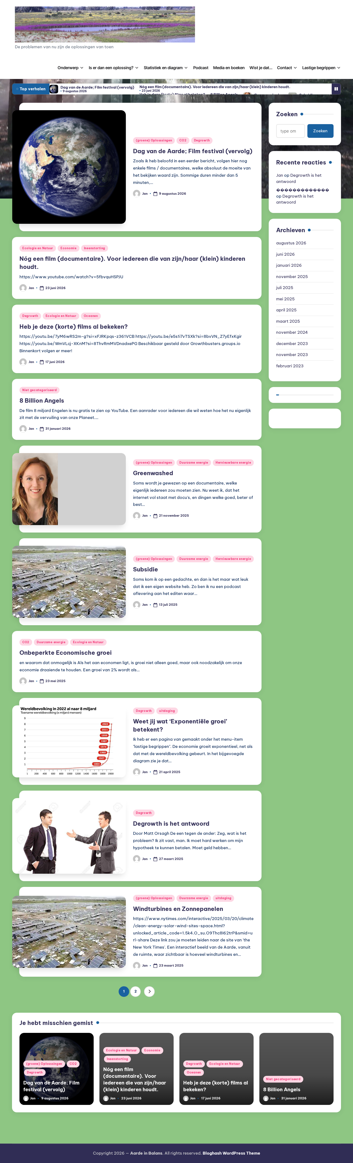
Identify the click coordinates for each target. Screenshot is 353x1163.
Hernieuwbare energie (233, 462)
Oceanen (91, 316)
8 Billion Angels (41, 400)
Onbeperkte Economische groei (65, 652)
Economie (69, 248)
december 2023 (292, 343)
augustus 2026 (291, 243)
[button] (149, 991)
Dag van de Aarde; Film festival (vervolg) (97, 87)
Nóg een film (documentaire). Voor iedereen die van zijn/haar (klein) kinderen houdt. (215, 87)
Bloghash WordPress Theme (231, 1153)
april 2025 (286, 310)
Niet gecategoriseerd (39, 390)
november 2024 (292, 332)
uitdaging (167, 711)
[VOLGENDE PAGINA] (149, 991)
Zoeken (287, 114)
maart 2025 (288, 321)
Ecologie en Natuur (37, 248)
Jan (279, 175)
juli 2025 (284, 287)
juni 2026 (285, 254)
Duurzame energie (193, 462)
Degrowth (202, 140)
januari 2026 (289, 265)
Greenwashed (153, 473)
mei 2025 (285, 299)
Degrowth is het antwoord (171, 823)
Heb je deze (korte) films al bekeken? (73, 326)
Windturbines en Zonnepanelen (178, 908)
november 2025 (292, 276)
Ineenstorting (94, 248)
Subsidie (145, 569)
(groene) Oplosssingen (154, 140)
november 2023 (292, 354)
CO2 (182, 140)
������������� (302, 190)
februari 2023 (290, 366)
